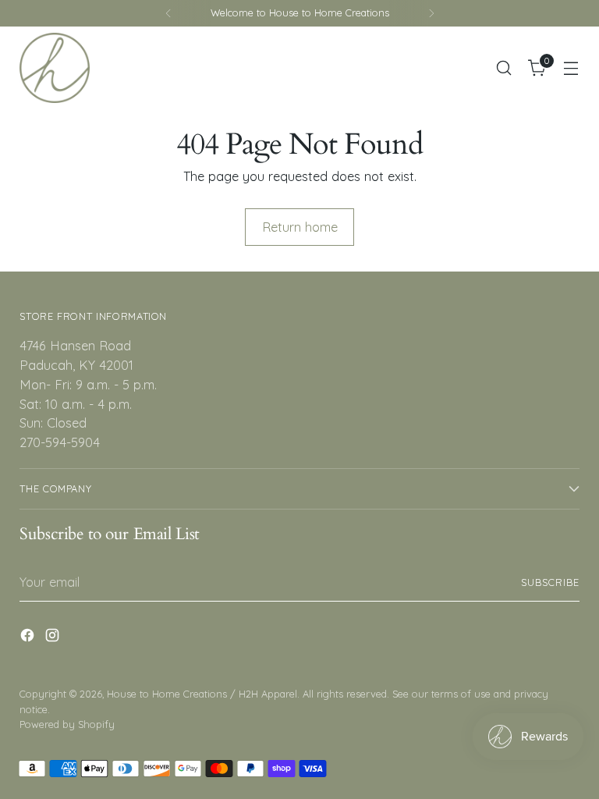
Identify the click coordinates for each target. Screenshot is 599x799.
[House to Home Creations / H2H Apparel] (54, 68)
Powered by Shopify (67, 724)
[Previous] (168, 13)
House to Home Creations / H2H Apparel (202, 693)
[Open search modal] (504, 68)
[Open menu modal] (571, 68)
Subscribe (550, 582)
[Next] (431, 13)
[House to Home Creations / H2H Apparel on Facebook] (28, 637)
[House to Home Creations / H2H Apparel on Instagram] (53, 637)
